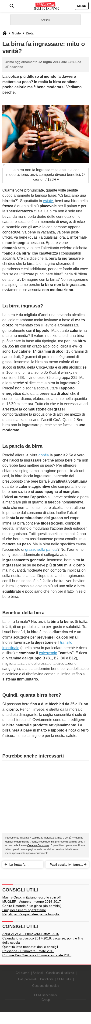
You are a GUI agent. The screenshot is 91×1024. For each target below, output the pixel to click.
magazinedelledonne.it (43, 841)
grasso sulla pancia (41, 549)
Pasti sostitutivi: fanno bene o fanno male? (66, 865)
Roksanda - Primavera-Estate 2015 (28, 951)
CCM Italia (64, 979)
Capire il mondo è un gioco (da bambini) (32, 906)
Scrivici (38, 973)
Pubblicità (46, 979)
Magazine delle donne (17, 841)
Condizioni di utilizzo (60, 973)
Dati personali (27, 979)
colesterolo (48, 653)
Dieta (30, 33)
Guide (16, 33)
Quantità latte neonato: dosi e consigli (30, 947)
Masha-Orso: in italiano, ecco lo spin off (31, 897)
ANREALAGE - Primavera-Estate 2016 (30, 934)
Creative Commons (38, 845)
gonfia (43, 455)
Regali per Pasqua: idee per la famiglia (31, 914)
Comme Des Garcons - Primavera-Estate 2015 (36, 955)
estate (48, 201)
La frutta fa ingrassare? (18, 865)
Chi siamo (22, 973)
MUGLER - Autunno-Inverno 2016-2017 (31, 901)
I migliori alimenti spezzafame (24, 910)
